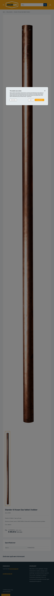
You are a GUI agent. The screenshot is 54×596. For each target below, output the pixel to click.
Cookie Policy (29, 96)
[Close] (45, 90)
